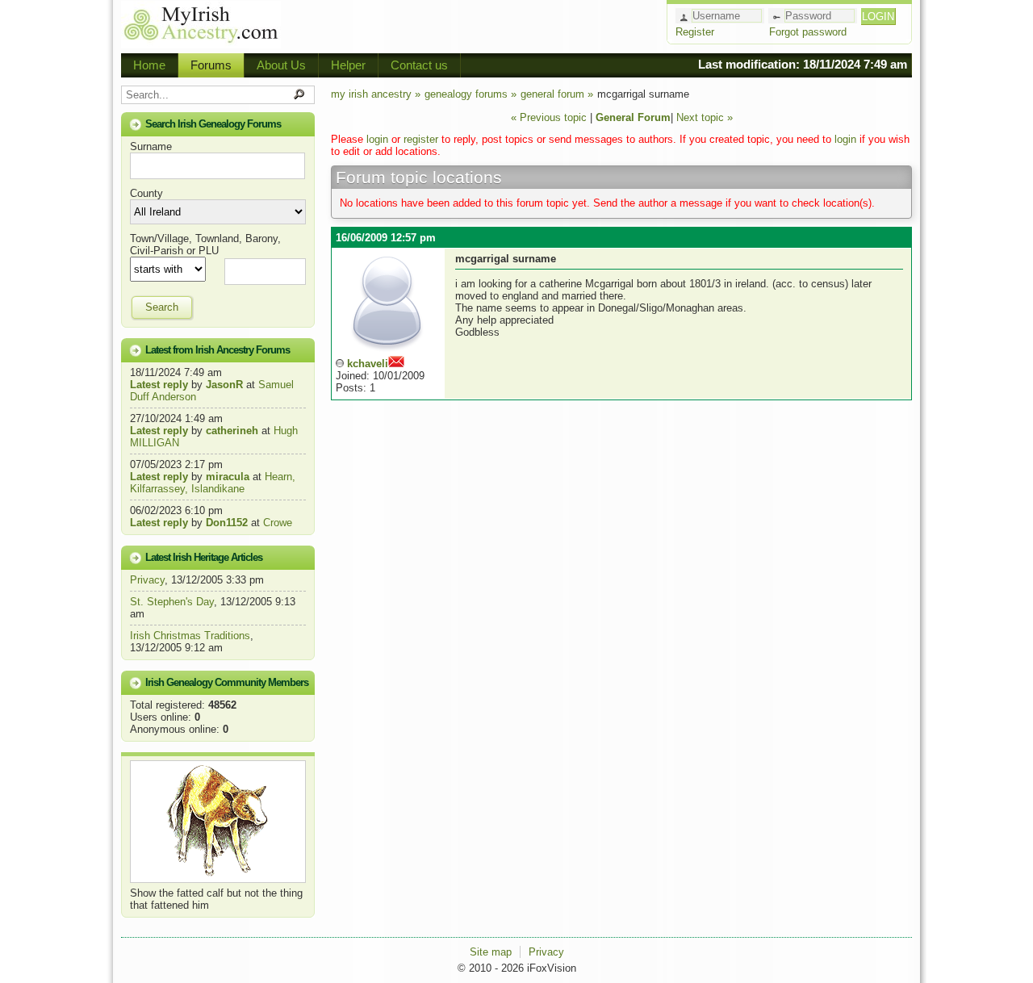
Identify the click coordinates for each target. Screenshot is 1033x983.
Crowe (277, 523)
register (421, 139)
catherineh (232, 431)
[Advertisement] (473, 24)
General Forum (633, 117)
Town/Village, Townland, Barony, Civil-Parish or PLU (205, 244)
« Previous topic (549, 117)
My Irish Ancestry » (375, 94)
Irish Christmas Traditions (190, 636)
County (146, 193)
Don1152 (227, 523)
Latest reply (159, 385)
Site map (491, 952)
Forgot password (808, 32)
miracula (227, 477)
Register (694, 32)
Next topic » (704, 117)
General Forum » (557, 94)
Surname (151, 146)
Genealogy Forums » (470, 94)
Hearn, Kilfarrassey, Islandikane (212, 483)
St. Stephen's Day (172, 602)
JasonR (224, 385)
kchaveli (367, 364)
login (377, 139)
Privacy (147, 580)
